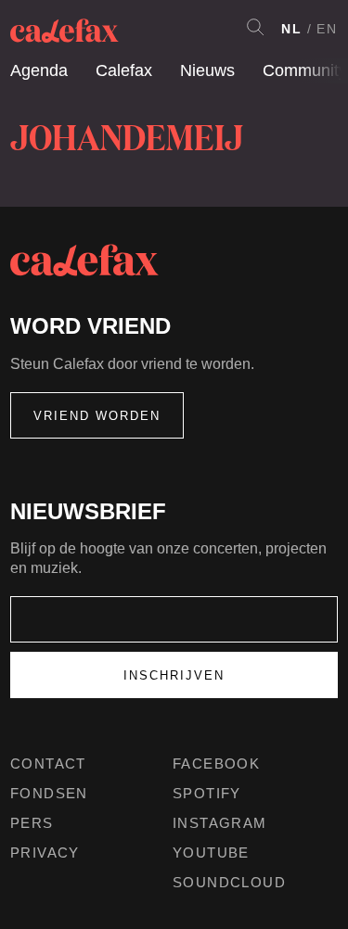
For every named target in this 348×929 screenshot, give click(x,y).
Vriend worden (97, 416)
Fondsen (49, 793)
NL (292, 28)
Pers (32, 823)
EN (327, 28)
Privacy (45, 852)
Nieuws (207, 70)
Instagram (220, 823)
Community (305, 70)
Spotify (207, 793)
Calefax (124, 70)
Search (255, 27)
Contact (48, 763)
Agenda (39, 70)
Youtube (211, 852)
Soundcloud (229, 882)
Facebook (216, 763)
